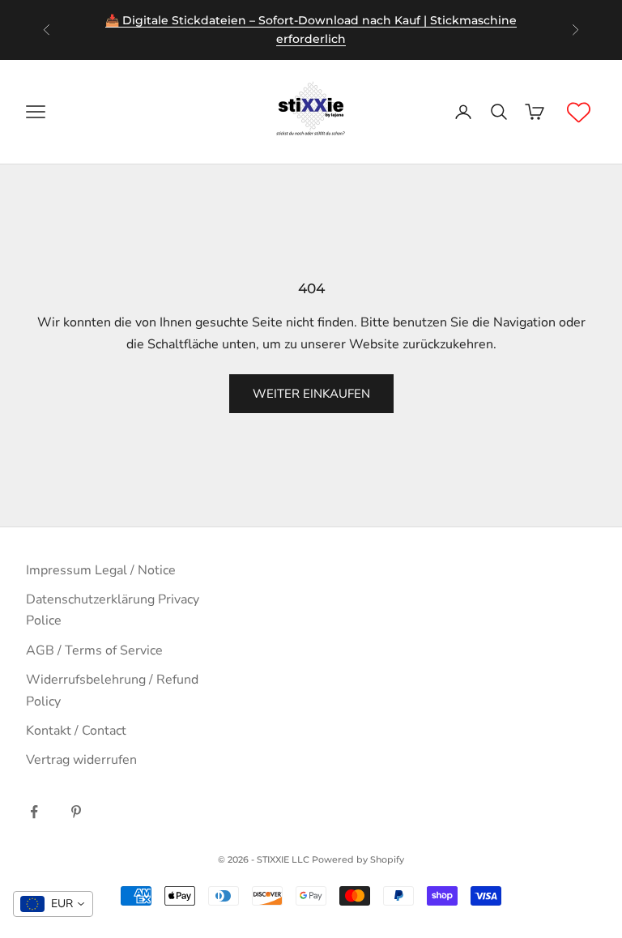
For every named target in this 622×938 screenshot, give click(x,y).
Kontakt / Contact (76, 731)
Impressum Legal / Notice (101, 570)
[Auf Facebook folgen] (34, 812)
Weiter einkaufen (311, 394)
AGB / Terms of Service (94, 650)
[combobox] (53, 904)
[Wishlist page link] (578, 112)
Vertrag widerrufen (81, 760)
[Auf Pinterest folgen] (76, 812)
